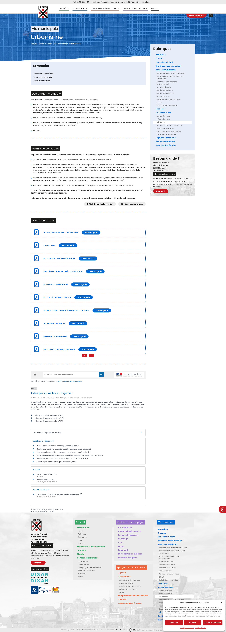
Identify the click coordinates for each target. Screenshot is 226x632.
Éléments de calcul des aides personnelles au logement (58, 494)
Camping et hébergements (90, 567)
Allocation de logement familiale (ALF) (49, 418)
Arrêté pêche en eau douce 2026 (61, 232)
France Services (163, 96)
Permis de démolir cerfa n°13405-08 (63, 271)
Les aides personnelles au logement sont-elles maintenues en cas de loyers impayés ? (69, 455)
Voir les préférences (212, 622)
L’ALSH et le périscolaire (129, 531)
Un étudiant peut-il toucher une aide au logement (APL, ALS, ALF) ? (62, 458)
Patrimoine (83, 534)
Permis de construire (43, 77)
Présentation (83, 527)
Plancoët (63, 8)
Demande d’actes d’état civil (169, 125)
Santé (80, 576)
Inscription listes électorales (169, 131)
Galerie (81, 543)
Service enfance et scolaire (169, 99)
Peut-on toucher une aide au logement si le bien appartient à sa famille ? (63, 452)
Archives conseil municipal (168, 66)
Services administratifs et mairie (171, 73)
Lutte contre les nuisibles (130, 554)
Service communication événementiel (167, 82)
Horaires (145, 2)
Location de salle (164, 87)
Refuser (192, 622)
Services (81, 573)
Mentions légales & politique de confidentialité (77, 630)
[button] (221, 603)
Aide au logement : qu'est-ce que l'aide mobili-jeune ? (56, 462)
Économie (82, 537)
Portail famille (125, 527)
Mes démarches (61, 43)
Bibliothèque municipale (167, 105)
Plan (80, 540)
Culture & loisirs (126, 583)
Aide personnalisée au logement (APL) (49, 415)
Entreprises (83, 561)
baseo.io (51, 511)
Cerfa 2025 (49, 245)
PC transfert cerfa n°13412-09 (59, 258)
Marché (80, 554)
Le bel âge (123, 539)
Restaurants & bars (86, 570)
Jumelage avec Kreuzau (130, 603)
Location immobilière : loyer (46, 474)
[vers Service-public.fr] (129, 375)
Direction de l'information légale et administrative (47, 509)
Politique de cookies (187, 628)
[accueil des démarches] (35, 374)
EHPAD (121, 546)
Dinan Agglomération (166, 145)
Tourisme (81, 550)
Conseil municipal (164, 62)
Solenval (122, 599)
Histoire (81, 531)
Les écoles (160, 109)
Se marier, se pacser (165, 128)
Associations (124, 576)
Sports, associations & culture (104, 8)
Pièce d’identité (163, 119)
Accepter (174, 622)
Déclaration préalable (43, 73)
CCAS (159, 102)
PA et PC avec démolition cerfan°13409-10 (66, 310)
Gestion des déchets (165, 141)
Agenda (122, 573)
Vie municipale (79, 8)
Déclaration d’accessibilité (107, 630)
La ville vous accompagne (134, 8)
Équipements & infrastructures (133, 595)
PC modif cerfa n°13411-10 (57, 297)
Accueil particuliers (38, 381)
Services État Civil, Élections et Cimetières (170, 77)
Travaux (160, 58)
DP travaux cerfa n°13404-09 (59, 349)
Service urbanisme (165, 90)
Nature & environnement (130, 586)
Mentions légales (200, 628)
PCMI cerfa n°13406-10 (55, 284)
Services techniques (165, 93)
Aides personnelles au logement (70, 381)
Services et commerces (88, 558)
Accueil (34, 43)
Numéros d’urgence (127, 557)
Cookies (123, 630)
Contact (155, 8)
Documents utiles (42, 80)
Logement (52, 381)
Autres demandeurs (54, 323)
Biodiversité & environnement (91, 546)
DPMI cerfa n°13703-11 (55, 336)
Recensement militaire (166, 134)
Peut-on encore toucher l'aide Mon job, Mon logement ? (57, 446)
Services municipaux (166, 70)
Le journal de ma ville (166, 138)
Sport (121, 592)
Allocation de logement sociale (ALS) (49, 421)
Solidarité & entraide (128, 589)
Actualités (161, 55)
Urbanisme (161, 122)
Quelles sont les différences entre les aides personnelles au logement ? (63, 449)
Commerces (83, 564)
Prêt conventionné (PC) (45, 480)
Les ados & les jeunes (128, 535)
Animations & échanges (129, 580)
